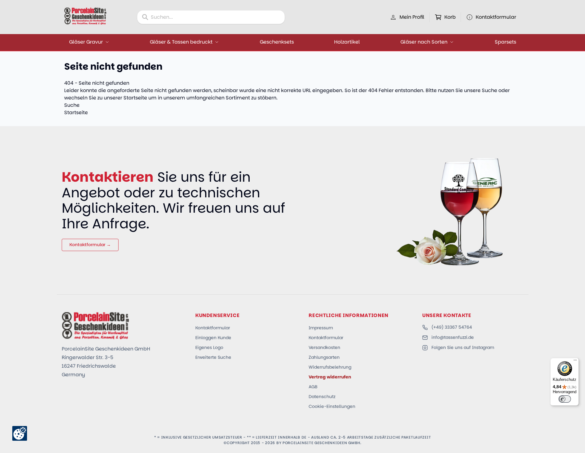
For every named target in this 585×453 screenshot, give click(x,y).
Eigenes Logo (209, 347)
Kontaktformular (212, 328)
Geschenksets (277, 41)
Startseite (135, 97)
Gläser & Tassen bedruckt (181, 41)
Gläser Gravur (86, 41)
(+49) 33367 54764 (451, 327)
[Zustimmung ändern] (19, 433)
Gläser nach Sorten (423, 41)
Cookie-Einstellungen (332, 406)
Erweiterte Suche (213, 357)
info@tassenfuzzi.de (452, 337)
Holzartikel (347, 41)
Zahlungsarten (324, 357)
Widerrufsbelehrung (330, 367)
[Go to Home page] (85, 16)
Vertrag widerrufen (330, 377)
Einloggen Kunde (213, 338)
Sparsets (505, 41)
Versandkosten (324, 347)
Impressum (321, 328)
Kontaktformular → (90, 245)
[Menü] (575, 361)
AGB (313, 387)
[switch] (565, 399)
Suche (489, 90)
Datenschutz (322, 396)
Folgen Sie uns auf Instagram (462, 347)
